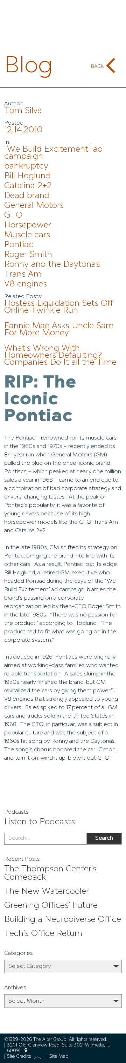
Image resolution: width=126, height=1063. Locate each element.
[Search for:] (45, 839)
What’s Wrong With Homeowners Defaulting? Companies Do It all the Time (60, 355)
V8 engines (25, 284)
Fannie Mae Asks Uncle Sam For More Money (59, 329)
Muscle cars (27, 235)
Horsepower (27, 225)
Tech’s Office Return (43, 934)
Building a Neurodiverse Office (62, 920)
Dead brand (27, 196)
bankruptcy (26, 166)
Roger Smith (28, 255)
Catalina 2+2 (28, 186)
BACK (97, 66)
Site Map (59, 1056)
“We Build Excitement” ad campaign (53, 153)
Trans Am (23, 274)
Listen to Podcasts (39, 822)
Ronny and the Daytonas (52, 264)
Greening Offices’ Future (51, 906)
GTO (13, 215)
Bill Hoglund (27, 176)
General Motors (34, 206)
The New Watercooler (46, 891)
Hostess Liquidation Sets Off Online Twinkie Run (58, 307)
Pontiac (18, 245)
